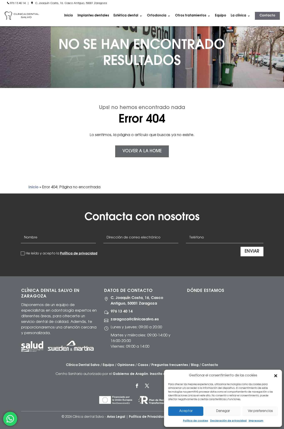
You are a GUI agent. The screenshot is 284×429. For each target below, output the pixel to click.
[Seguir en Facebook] (137, 386)
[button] (276, 376)
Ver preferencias (260, 411)
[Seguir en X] (147, 386)
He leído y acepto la (61, 253)
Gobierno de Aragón (130, 374)
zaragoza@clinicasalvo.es (135, 319)
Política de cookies (195, 421)
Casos (143, 365)
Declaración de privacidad (228, 421)
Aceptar (186, 411)
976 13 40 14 (18, 3)
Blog (195, 365)
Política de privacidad (78, 253)
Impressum (256, 421)
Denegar (223, 411)
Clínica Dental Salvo (83, 365)
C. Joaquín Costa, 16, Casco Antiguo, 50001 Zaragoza (71, 3)
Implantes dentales (93, 15)
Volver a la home (142, 151)
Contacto (267, 15)
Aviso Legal (116, 417)
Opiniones (126, 365)
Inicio (68, 15)
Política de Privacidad (147, 417)
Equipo (220, 15)
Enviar (252, 251)
